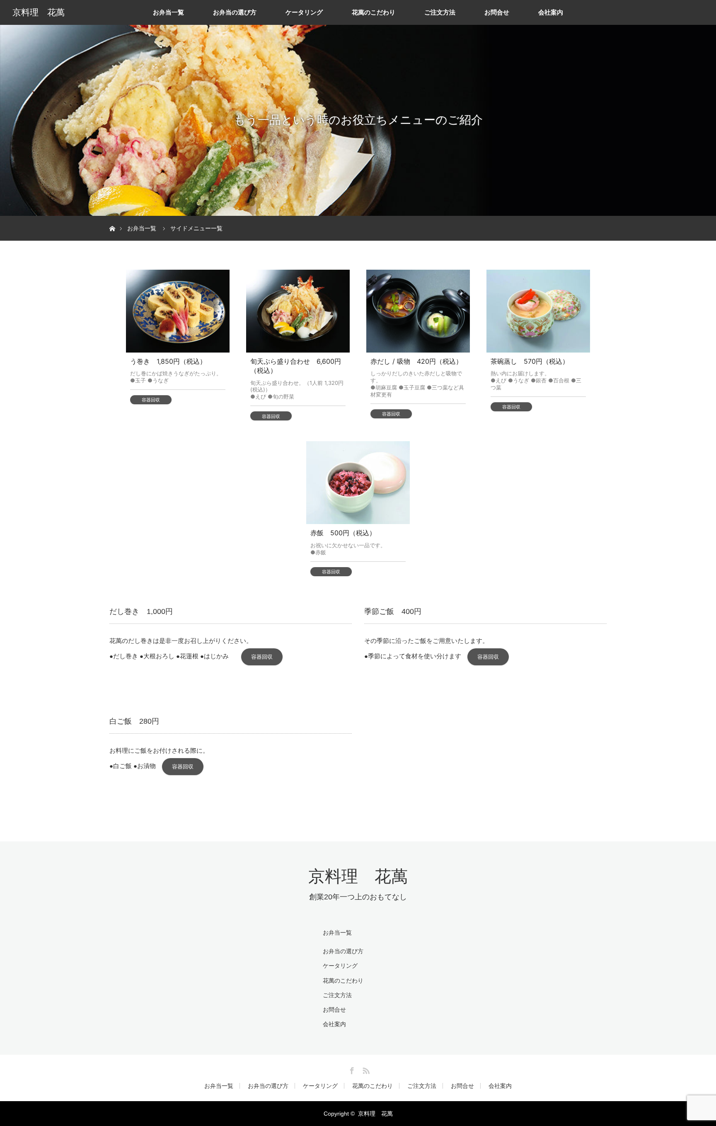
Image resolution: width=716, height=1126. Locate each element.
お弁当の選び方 (234, 12)
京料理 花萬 (38, 12)
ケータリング (304, 12)
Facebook (351, 1069)
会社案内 (550, 12)
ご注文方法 (439, 12)
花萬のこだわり (373, 12)
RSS (365, 1069)
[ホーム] (112, 219)
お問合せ (496, 12)
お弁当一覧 (168, 12)
